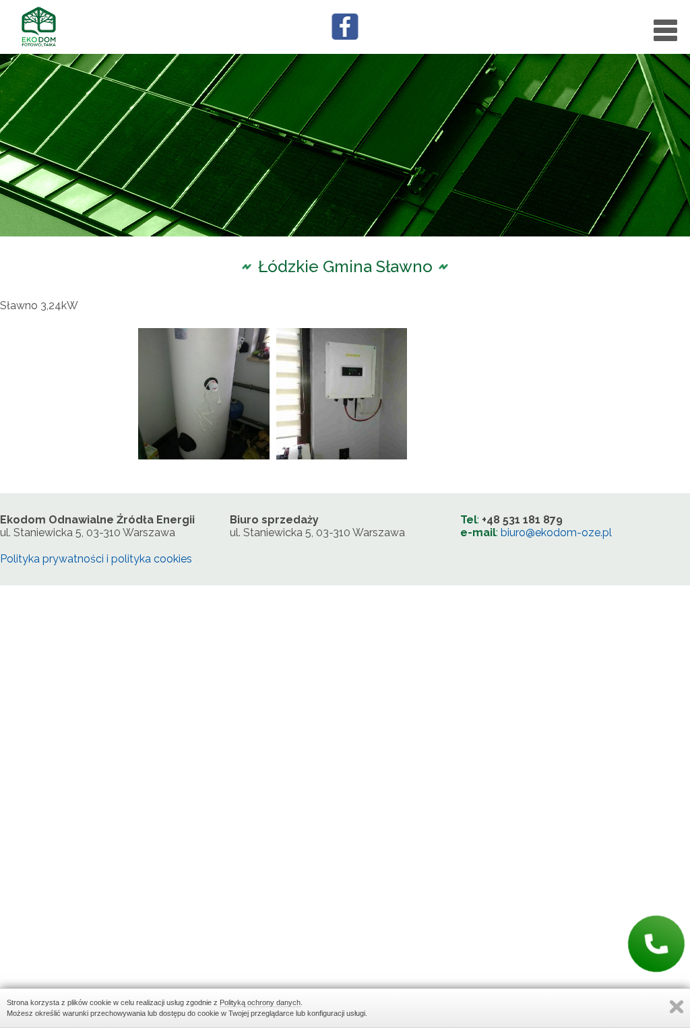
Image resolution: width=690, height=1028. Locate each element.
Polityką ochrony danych (260, 1002)
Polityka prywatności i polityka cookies (96, 558)
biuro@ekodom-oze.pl (556, 532)
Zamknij (676, 1006)
